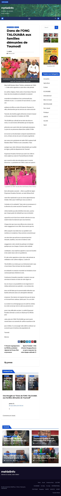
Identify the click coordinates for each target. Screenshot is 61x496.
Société (16, 27)
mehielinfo (7, 7)
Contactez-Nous (50, 482)
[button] (55, 18)
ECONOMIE (47, 91)
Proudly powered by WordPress (8, 487)
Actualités (46, 79)
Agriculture (47, 83)
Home (39, 482)
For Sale (48, 486)
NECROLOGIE (48, 104)
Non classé (47, 108)
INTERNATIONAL (56, 486)
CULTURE (57, 482)
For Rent (43, 486)
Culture (46, 87)
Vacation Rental (56, 492)
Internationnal (47, 95)
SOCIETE (52, 489)
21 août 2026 (8, 443)
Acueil (43, 482)
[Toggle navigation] (29, 18)
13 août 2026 (38, 460)
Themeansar (4, 488)
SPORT (58, 489)
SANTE (46, 116)
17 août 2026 (38, 443)
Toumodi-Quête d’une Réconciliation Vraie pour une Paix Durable (45, 440)
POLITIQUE (35, 489)
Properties (41, 489)
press (10, 51)
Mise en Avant (10, 27)
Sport (45, 125)
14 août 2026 (8, 460)
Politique (46, 112)
